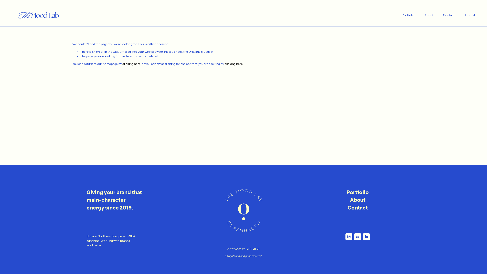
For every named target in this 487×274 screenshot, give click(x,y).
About (428, 15)
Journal (469, 15)
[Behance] (357, 236)
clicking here (131, 64)
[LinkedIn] (366, 236)
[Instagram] (348, 236)
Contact (449, 15)
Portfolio (408, 15)
